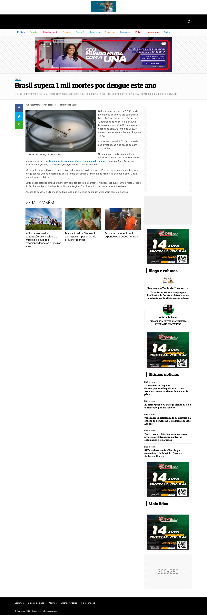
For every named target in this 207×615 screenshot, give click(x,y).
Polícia (138, 32)
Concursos (109, 32)
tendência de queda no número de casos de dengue (77, 161)
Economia (95, 32)
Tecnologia (125, 32)
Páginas (52, 603)
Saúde (167, 32)
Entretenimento (50, 32)
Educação (80, 32)
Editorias (19, 603)
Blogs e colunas (36, 603)
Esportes (33, 32)
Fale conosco (88, 603)
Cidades (67, 32)
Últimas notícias (69, 603)
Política (21, 32)
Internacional (153, 32)
